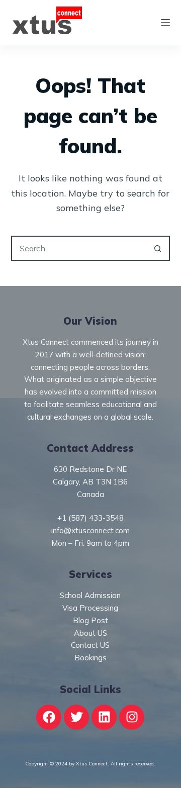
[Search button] (157, 248)
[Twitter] (76, 717)
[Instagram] (131, 717)
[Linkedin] (104, 717)
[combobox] (79, 248)
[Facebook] (48, 717)
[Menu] (165, 22)
